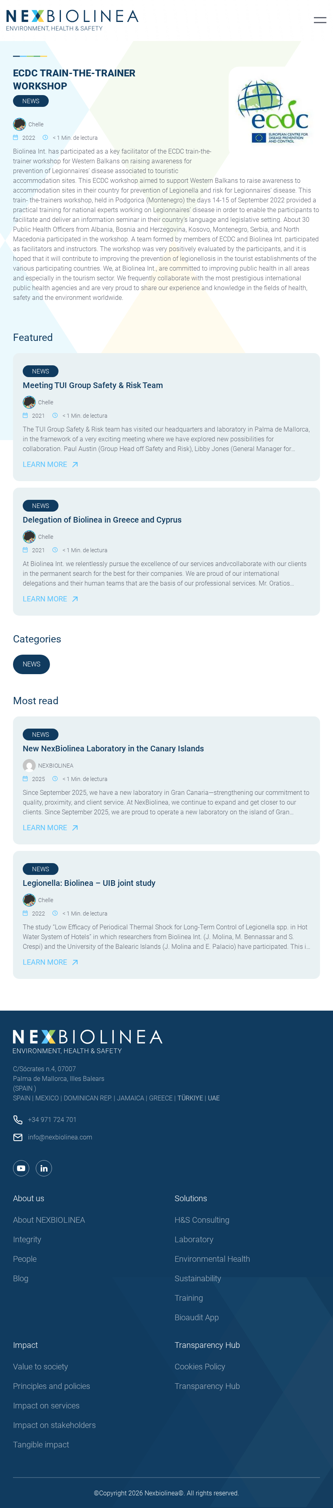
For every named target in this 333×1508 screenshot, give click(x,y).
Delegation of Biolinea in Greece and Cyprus (102, 520)
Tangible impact (41, 1444)
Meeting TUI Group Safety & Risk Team (93, 385)
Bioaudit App (197, 1317)
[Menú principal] (320, 21)
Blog (20, 1278)
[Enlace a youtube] (21, 1168)
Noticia (75, 664)
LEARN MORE (45, 464)
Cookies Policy (200, 1366)
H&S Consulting (202, 1220)
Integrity (27, 1239)
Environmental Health (212, 1259)
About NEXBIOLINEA (49, 1220)
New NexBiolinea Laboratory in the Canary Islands (113, 748)
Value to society (40, 1366)
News (30, 101)
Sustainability (198, 1278)
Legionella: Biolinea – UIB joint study (89, 883)
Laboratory (194, 1239)
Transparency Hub (207, 1386)
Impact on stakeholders (54, 1425)
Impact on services (46, 1405)
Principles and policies (51, 1386)
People (25, 1259)
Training (189, 1298)
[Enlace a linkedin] (44, 1168)
